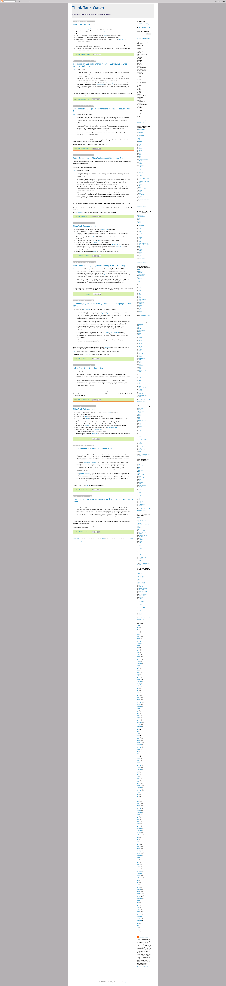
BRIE (140, 290)
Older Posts (130, 538)
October (139, 643)
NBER (140, 286)
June (138, 629)
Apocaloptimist (101, 31)
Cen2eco (140, 499)
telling (89, 28)
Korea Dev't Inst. (142, 532)
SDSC (140, 610)
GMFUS (141, 365)
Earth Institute (141, 578)
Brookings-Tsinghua (143, 591)
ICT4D (140, 424)
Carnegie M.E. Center (143, 159)
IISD (140, 479)
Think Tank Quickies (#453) (84, 24)
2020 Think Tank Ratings (144, 23)
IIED (140, 480)
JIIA (140, 185)
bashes (93, 237)
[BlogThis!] (95, 54)
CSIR (140, 423)
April (138, 632)
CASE (140, 184)
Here (74, 69)
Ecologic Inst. (141, 470)
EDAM (140, 300)
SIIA (140, 448)
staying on (120, 39)
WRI (139, 464)
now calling (87, 354)
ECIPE (140, 296)
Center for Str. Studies (143, 387)
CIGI (140, 169)
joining (99, 240)
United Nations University (143, 524)
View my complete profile (142, 966)
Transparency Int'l (142, 135)
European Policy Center (144, 181)
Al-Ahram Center (142, 179)
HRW (140, 154)
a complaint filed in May (90, 462)
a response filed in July (84, 473)
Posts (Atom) (81, 541)
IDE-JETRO (141, 302)
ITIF (139, 417)
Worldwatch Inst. (141, 468)
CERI (140, 350)
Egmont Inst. (141, 382)
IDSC (140, 560)
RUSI (140, 193)
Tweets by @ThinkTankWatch (143, 38)
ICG (140, 339)
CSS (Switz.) (141, 615)
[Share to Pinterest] (100, 54)
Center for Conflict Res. (144, 199)
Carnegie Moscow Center (144, 244)
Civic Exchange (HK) (143, 504)
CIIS (140, 542)
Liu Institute (141, 601)
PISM (140, 200)
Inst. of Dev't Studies (142, 584)
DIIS (140, 162)
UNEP (140, 486)
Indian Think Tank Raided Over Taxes (89, 368)
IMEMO (141, 249)
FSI (139, 606)
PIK (139, 467)
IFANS (140, 544)
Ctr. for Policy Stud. (143, 594)
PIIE (140, 228)
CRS (139, 517)
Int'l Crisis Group (142, 134)
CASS (140, 148)
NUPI (140, 187)
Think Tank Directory (143, 25)
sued (87, 485)
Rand (139, 222)
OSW (140, 380)
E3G (140, 497)
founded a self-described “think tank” (115, 83)
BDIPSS (141, 558)
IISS (139, 138)
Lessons (105, 35)
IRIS (140, 364)
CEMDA (141, 501)
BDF (140, 308)
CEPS (139, 137)
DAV (140, 550)
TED (140, 445)
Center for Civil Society (144, 178)
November (139, 641)
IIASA (140, 426)
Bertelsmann (141, 411)
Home (103, 538)
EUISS (140, 175)
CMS (140, 147)
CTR (139, 579)
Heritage (140, 233)
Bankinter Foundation (143, 435)
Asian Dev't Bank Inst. (143, 530)
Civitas (140, 163)
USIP (140, 368)
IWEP (140, 309)
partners (87, 418)
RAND (139, 331)
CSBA (140, 373)
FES (140, 144)
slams (85, 416)
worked (99, 45)
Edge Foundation (142, 449)
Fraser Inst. (141, 151)
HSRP (140, 609)
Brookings (140, 215)
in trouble (85, 33)
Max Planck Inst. (141, 408)
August (138, 625)
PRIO (140, 168)
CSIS (139, 221)
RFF (139, 471)
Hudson (140, 376)
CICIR (140, 190)
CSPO (139, 412)
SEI (139, 473)
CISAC (139, 581)
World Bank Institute (142, 520)
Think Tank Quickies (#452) (84, 226)
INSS (140, 396)
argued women (100, 84)
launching (107, 249)
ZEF (140, 421)
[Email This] (93, 54)
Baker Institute (142, 595)
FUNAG (141, 539)
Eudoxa (140, 436)
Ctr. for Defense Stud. (143, 589)
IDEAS (140, 576)
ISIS (140, 427)
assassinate (95, 433)
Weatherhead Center (143, 588)
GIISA (140, 150)
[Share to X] (97, 54)
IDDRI (140, 498)
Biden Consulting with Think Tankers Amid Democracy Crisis (98, 158)
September (139, 663)
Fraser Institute (142, 258)
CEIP (139, 218)
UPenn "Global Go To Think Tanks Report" (143, 121)
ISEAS (140, 613)
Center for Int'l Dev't (142, 575)
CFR (139, 219)
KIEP (140, 294)
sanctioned (86, 140)
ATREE (140, 489)
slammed (90, 393)
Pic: (77, 233)
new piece (107, 347)
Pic (76, 431)
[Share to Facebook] (98, 54)
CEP (140, 247)
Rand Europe (141, 194)
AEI (140, 238)
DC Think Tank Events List (144, 27)
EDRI (140, 554)
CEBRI (140, 297)
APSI (140, 367)
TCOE (140, 441)
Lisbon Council (142, 446)
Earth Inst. (141, 482)
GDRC (140, 505)
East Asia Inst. (142, 358)
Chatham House (141, 129)
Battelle (139, 414)
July (138, 627)
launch (94, 251)
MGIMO (141, 393)
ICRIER (140, 305)
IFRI (140, 145)
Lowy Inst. (141, 172)
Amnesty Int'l (141, 132)
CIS (140, 306)
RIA (140, 442)
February (139, 636)
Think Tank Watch (88, 7)
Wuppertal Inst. (142, 477)
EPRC (140, 604)
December (139, 640)
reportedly (87, 30)
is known (82, 391)
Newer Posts (76, 538)
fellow (95, 242)
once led (80, 212)
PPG (143, 576)
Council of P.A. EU (143, 535)
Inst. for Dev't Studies (143, 188)
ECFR (140, 143)
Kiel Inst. (141, 166)
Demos (140, 196)
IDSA (140, 545)
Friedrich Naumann (143, 202)
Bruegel (140, 141)
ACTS (140, 438)
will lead (85, 37)
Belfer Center (141, 348)
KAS (140, 156)
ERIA (140, 312)
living (109, 412)
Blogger (125, 981)
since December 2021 (104, 313)
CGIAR (140, 483)
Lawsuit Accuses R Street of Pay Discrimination (93, 448)
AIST (140, 433)
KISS (140, 451)
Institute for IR (142, 607)
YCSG (140, 598)
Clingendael (141, 165)
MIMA (140, 556)
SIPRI (139, 131)
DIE (139, 529)
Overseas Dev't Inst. (143, 174)
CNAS (140, 379)
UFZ (140, 492)
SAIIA (140, 389)
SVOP (140, 553)
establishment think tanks (107, 275)
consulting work (120, 246)
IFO (140, 191)
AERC (140, 252)
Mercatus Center (141, 582)
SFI (139, 418)
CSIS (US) (140, 324)
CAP (140, 241)
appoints (88, 43)
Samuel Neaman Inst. (143, 439)
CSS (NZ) (141, 612)
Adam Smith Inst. (142, 140)
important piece (86, 309)
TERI (140, 430)
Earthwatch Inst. (141, 474)
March (138, 634)
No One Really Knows (112, 427)
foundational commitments (112, 332)
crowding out (115, 244)
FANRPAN (141, 432)
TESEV (140, 443)
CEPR (140, 157)
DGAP (140, 160)
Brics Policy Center (143, 600)
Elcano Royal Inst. (143, 395)
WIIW (140, 293)
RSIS (140, 197)
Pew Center (140, 463)
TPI (139, 429)
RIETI (140, 551)
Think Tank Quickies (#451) (84, 409)
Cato (140, 234)
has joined (87, 425)
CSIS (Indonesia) (142, 182)
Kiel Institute (141, 275)
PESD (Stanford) (142, 485)
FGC (140, 253)
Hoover (140, 343)
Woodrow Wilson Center (144, 236)
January (139, 638)
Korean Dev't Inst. (142, 420)
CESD (140, 177)
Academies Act (97, 429)
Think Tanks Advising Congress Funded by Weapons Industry (99, 265)
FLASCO (141, 548)
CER (140, 153)
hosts (80, 414)
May (138, 631)
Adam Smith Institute (143, 243)
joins (101, 422)
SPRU (139, 415)
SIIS (140, 392)
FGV (140, 171)
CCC (140, 476)
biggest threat (104, 229)
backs (88, 231)
